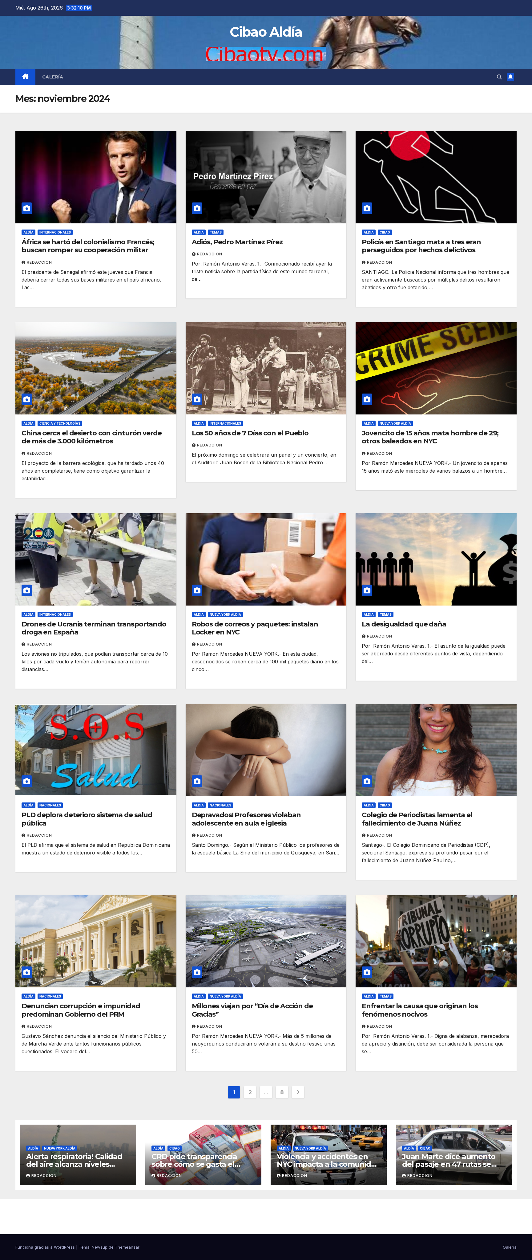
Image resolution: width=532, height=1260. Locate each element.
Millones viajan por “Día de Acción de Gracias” (252, 1010)
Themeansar (127, 1247)
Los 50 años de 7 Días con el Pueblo (250, 433)
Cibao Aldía (266, 32)
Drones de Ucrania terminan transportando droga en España (94, 628)
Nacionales (50, 805)
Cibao (385, 232)
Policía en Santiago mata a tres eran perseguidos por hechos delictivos (421, 246)
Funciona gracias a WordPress (45, 1247)
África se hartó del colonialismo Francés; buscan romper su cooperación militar (88, 246)
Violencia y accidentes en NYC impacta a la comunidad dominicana (328, 1164)
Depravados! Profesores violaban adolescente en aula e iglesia (246, 819)
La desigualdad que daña (404, 624)
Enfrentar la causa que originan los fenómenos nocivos (420, 1010)
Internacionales (55, 232)
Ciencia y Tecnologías (59, 423)
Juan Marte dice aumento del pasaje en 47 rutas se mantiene (448, 1164)
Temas (216, 232)
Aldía (28, 232)
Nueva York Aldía (395, 423)
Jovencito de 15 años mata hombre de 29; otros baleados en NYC (430, 437)
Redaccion (39, 262)
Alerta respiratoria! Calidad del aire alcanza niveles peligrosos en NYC (74, 1164)
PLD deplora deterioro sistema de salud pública (87, 819)
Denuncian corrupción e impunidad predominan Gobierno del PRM (81, 1010)
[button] (499, 77)
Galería (52, 77)
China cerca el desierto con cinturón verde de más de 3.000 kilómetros (92, 437)
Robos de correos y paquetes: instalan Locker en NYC (255, 628)
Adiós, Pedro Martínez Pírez (237, 242)
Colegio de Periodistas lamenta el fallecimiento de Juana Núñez (417, 819)
